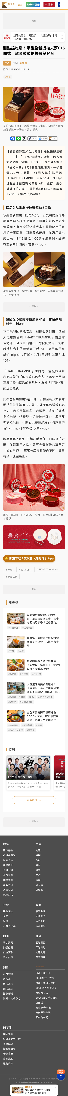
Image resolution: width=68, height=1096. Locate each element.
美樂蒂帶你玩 (43, 1012)
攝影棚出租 (9, 1048)
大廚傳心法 (42, 992)
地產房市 (8, 894)
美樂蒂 (23, 63)
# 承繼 (9, 569)
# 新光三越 (11, 576)
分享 (12, 138)
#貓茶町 (12, 702)
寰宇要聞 (8, 942)
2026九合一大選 (45, 977)
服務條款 (8, 1063)
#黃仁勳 (12, 674)
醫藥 (38, 865)
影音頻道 (8, 973)
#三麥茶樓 (27, 725)
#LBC (31, 697)
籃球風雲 (41, 942)
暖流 (5, 921)
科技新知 (8, 875)
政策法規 (8, 889)
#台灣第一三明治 (16, 697)
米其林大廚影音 (12, 998)
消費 (38, 870)
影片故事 (8, 983)
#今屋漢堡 (13, 627)
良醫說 (39, 1002)
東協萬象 (8, 952)
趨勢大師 (8, 885)
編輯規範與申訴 (12, 1038)
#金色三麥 (13, 725)
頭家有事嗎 (42, 1017)
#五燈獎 (24, 674)
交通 (38, 850)
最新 (20, 5)
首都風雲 (41, 926)
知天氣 (39, 885)
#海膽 (21, 651)
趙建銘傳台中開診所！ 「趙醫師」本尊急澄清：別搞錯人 (35, 36)
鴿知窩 (7, 978)
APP (55, 138)
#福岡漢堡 (27, 627)
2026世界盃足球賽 (46, 987)
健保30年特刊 (43, 1007)
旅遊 (38, 855)
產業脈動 (8, 865)
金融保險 (8, 870)
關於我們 (8, 1033)
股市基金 (8, 850)
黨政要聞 (41, 911)
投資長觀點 (9, 855)
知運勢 (39, 889)
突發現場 (8, 911)
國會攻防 (41, 916)
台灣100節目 (43, 973)
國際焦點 (8, 880)
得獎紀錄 (8, 1043)
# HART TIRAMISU (47, 569)
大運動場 (41, 952)
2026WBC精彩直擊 (47, 997)
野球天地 (41, 947)
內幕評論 (41, 921)
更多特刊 (34, 800)
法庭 (5, 916)
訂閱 (45, 138)
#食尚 (8, 77)
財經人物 (8, 860)
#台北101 (36, 674)
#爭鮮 (11, 651)
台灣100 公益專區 (46, 982)
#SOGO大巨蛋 (45, 697)
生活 (7, 63)
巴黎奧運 (41, 957)
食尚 (38, 860)
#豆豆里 (30, 730)
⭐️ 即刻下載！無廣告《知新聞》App (29, 558)
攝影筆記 (8, 993)
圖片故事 (8, 988)
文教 (38, 875)
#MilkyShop (26, 701)
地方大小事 (9, 926)
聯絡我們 (8, 1053)
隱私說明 (8, 1058)
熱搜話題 (8, 947)
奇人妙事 (8, 957)
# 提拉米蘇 (25, 569)
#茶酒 (39, 725)
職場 (38, 880)
